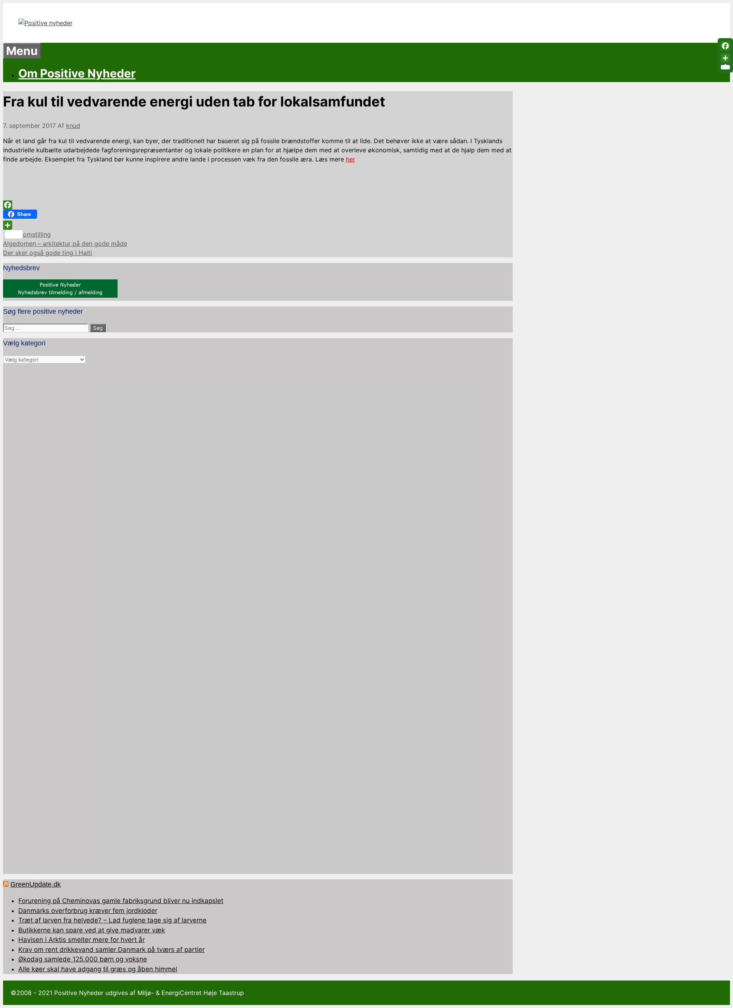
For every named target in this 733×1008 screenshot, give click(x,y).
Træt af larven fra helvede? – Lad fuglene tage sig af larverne (112, 920)
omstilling (37, 234)
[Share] (258, 225)
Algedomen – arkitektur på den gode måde (65, 243)
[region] (258, 619)
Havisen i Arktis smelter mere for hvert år (81, 939)
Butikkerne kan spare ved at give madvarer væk (91, 930)
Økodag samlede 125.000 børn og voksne (82, 959)
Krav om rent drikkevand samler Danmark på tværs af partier (111, 949)
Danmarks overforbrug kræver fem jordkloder (87, 910)
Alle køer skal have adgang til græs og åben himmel (97, 969)
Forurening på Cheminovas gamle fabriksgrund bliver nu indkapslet (120, 901)
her (350, 159)
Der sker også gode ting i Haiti (47, 252)
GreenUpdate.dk (35, 884)
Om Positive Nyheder (77, 73)
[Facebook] (258, 205)
